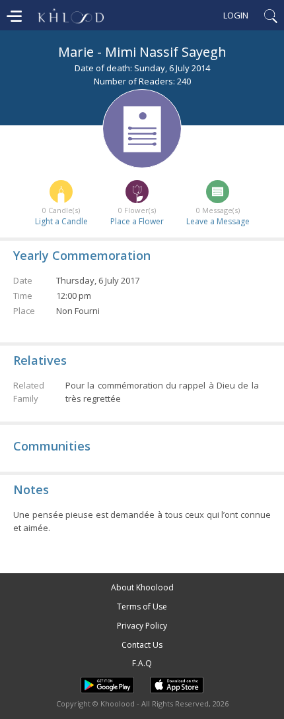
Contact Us (142, 644)
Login (235, 15)
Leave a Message (218, 221)
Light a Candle (61, 221)
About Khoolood (142, 587)
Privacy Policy (142, 625)
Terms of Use (142, 606)
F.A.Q (142, 663)
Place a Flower (137, 221)
